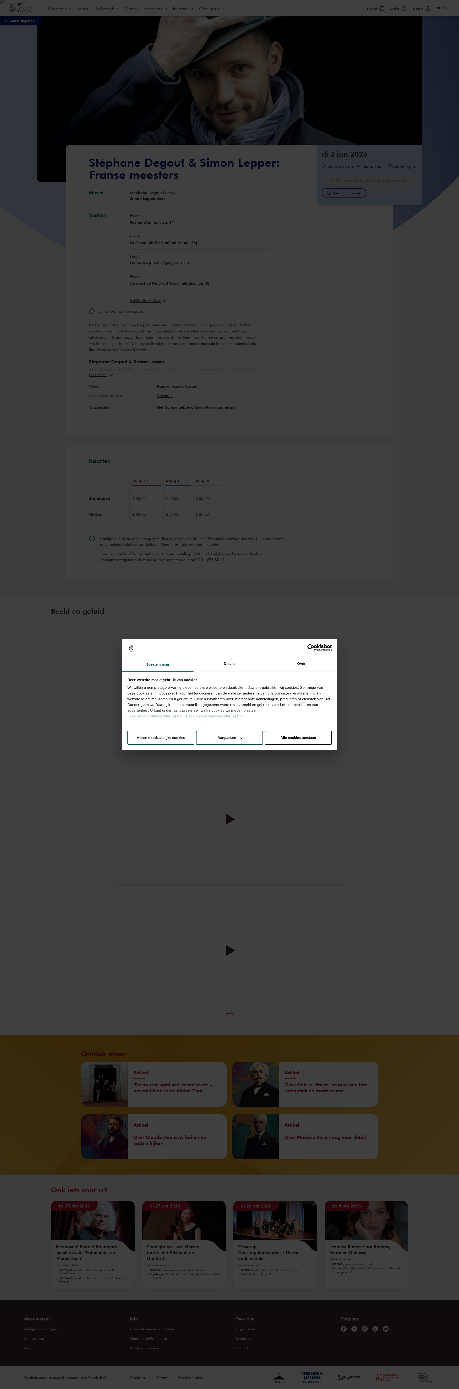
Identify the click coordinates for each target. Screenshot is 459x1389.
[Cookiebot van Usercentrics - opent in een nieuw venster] (311, 648)
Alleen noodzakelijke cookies (161, 738)
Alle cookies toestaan (298, 738)
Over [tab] (301, 664)
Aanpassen (227, 738)
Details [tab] (229, 664)
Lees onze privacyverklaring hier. (215, 716)
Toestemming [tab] (157, 664)
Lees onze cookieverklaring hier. (156, 716)
